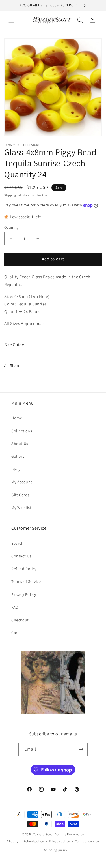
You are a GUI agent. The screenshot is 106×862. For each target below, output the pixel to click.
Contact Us (21, 556)
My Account (21, 481)
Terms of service (87, 841)
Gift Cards (20, 494)
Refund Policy (23, 568)
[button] (11, 20)
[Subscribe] (81, 749)
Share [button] (15, 365)
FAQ (14, 607)
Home (16, 417)
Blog (15, 469)
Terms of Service (26, 581)
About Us (19, 443)
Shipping (10, 195)
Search (17, 543)
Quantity (11, 227)
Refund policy (34, 841)
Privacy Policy (23, 594)
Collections (21, 430)
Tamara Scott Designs (49, 834)
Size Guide (14, 345)
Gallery (17, 456)
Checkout (20, 620)
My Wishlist (21, 507)
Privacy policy (59, 841)
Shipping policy (56, 850)
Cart (15, 632)
